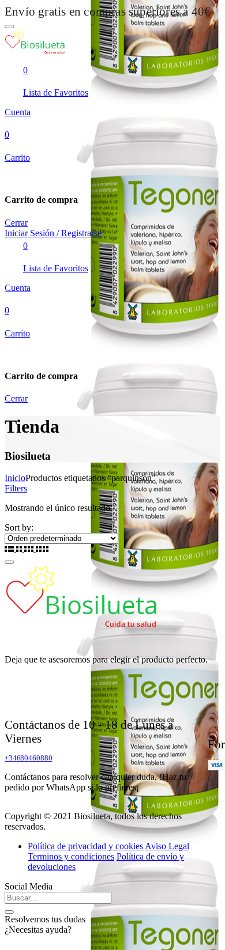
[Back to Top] (9, 562)
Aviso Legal (167, 846)
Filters (16, 488)
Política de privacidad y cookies (85, 846)
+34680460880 (28, 758)
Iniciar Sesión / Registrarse (53, 233)
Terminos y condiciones (71, 856)
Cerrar (16, 223)
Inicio (15, 478)
